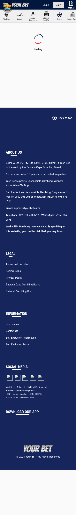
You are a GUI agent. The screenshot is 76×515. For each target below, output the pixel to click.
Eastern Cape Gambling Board (23, 284)
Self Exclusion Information (21, 337)
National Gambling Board (20, 291)
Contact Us (12, 330)
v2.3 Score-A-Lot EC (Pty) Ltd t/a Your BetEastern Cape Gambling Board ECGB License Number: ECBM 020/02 (26, 390)
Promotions (12, 324)
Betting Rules (13, 270)
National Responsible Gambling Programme (40, 192)
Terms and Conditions (18, 264)
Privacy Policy (14, 277)
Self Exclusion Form (17, 344)
